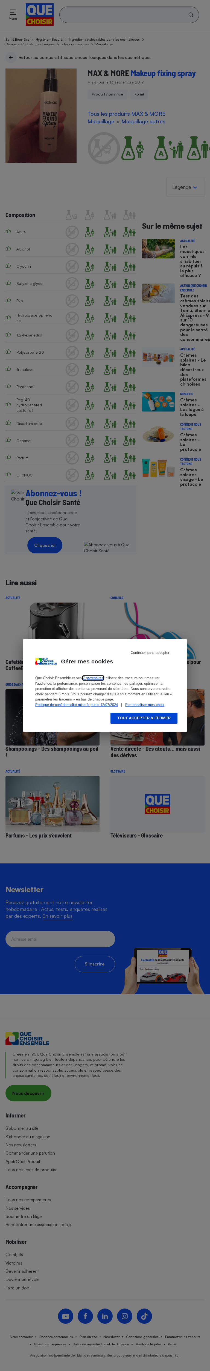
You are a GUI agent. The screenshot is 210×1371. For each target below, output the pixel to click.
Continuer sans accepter (150, 653)
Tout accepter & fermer (144, 718)
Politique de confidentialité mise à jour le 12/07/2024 (76, 705)
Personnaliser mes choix (144, 705)
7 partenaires (93, 678)
